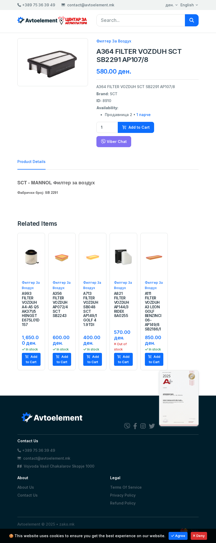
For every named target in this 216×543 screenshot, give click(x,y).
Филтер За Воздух (113, 41)
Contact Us (27, 495)
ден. (169, 5)
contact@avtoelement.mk (90, 5)
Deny (200, 536)
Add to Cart (138, 127)
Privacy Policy (123, 495)
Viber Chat (116, 141)
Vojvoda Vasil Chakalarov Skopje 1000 (58, 466)
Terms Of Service (126, 487)
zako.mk (67, 524)
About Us (25, 487)
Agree (180, 536)
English (187, 5)
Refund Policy (123, 503)
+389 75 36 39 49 (38, 5)
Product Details (31, 161)
